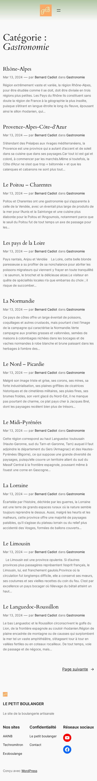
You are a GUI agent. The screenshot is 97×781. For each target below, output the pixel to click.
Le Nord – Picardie (23, 364)
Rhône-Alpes (17, 69)
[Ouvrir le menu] (58, 10)
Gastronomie (75, 77)
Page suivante (78, 669)
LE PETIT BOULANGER (23, 704)
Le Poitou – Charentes (27, 185)
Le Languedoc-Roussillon (31, 607)
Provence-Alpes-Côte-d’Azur (35, 127)
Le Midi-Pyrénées (22, 422)
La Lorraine (15, 485)
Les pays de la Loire (24, 243)
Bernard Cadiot (46, 77)
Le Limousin (16, 544)
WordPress (29, 771)
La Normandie (19, 301)
